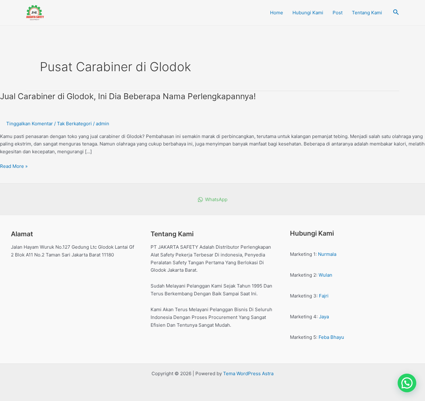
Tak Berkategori (74, 124)
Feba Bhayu (331, 337)
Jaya (324, 317)
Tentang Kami (367, 13)
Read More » (14, 166)
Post (338, 13)
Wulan (325, 275)
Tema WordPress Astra (248, 373)
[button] (407, 383)
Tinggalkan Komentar (29, 124)
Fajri (324, 296)
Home (276, 13)
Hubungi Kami (307, 13)
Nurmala (327, 254)
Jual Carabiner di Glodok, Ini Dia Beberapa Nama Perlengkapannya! (128, 96)
